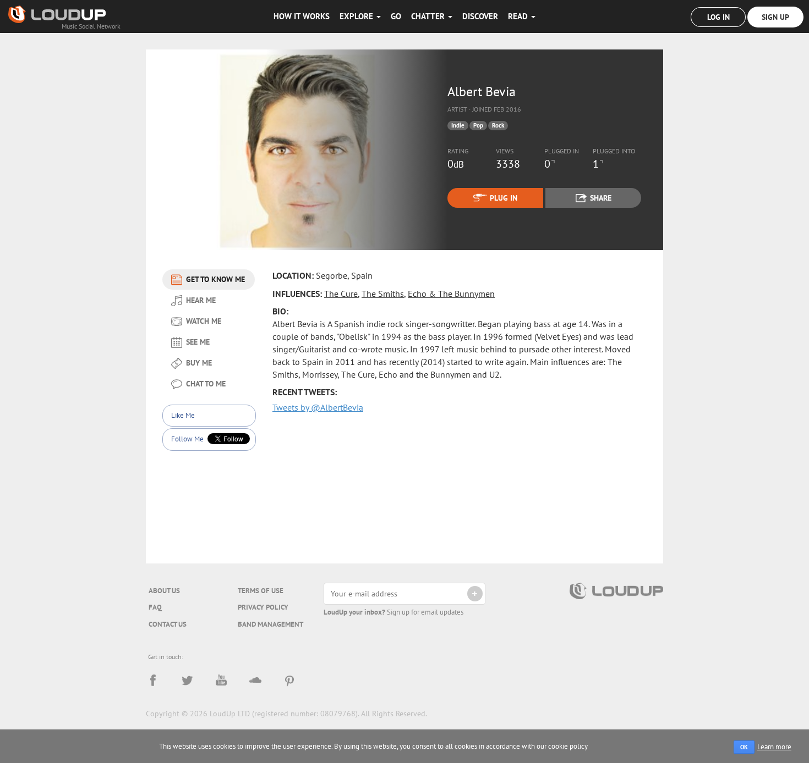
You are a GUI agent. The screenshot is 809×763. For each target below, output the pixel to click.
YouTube (221, 680)
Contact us (168, 624)
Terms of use (260, 590)
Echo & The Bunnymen (451, 293)
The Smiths (383, 293)
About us (164, 590)
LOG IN (718, 17)
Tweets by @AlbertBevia (317, 407)
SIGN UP (775, 17)
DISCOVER (480, 16)
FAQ (155, 607)
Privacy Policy (263, 607)
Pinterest (289, 680)
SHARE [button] (600, 198)
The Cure (341, 293)
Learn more (774, 746)
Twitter (187, 680)
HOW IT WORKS (302, 16)
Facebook (153, 680)
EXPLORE (357, 16)
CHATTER (429, 16)
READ (519, 16)
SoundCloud (255, 680)
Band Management (270, 624)
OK (744, 747)
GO (396, 16)
